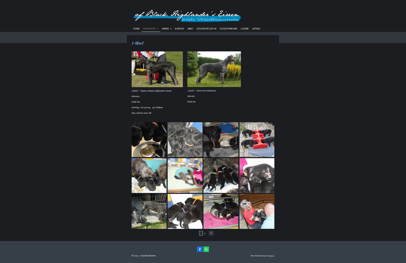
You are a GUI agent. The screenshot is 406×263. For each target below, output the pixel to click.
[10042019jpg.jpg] (185, 176)
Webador (271, 256)
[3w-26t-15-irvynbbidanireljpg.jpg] (221, 140)
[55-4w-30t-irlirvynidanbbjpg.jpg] (257, 140)
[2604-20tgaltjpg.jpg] (221, 211)
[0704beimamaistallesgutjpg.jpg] (149, 176)
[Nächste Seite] (211, 233)
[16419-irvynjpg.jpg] (257, 176)
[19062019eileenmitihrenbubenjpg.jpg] (149, 211)
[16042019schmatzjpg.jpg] (221, 176)
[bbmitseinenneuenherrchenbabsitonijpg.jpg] (257, 211)
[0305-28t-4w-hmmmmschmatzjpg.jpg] (149, 140)
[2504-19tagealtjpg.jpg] (185, 211)
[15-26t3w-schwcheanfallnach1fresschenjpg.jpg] (185, 140)
